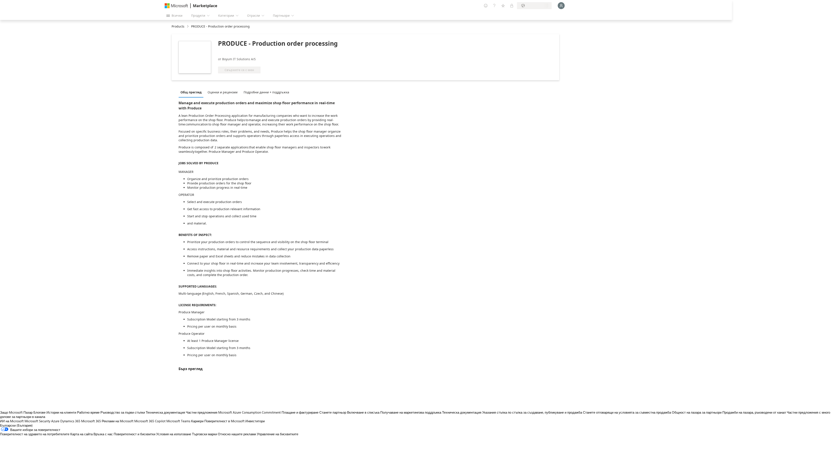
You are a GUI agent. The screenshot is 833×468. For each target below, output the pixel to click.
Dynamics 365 (70, 421)
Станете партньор (332, 412)
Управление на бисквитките (277, 434)
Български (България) (16, 425)
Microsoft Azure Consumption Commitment (250, 412)
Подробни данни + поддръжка (266, 92)
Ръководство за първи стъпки (122, 412)
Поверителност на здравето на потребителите (34, 434)
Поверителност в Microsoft (224, 421)
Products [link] (178, 26)
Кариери (197, 421)
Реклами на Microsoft (117, 421)
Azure (55, 421)
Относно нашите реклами (237, 434)
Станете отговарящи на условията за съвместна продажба (627, 412)
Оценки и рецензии (223, 92)
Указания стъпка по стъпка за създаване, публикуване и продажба (532, 412)
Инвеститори (255, 421)
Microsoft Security (37, 421)
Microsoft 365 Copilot (150, 421)
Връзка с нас (103, 434)
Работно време (88, 412)
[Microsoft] (176, 5)
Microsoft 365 (91, 421)
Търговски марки (204, 434)
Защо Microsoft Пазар (16, 412)
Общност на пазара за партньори (696, 412)
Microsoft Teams (178, 421)
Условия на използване (173, 434)
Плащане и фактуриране (300, 412)
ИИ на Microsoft (12, 421)
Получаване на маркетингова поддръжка (410, 412)
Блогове (39, 412)
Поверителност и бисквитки (134, 434)
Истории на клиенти (61, 412)
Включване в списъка (363, 412)
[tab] (192, 92)
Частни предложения (201, 412)
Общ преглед (191, 92)
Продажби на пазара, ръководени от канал (754, 412)
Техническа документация (165, 412)
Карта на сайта (81, 434)
